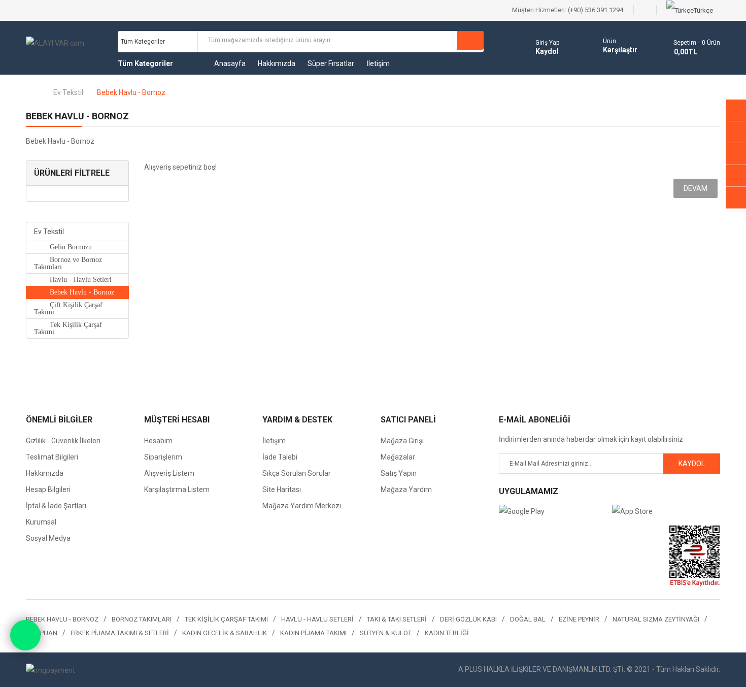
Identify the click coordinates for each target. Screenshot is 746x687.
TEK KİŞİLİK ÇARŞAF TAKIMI (226, 619)
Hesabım (158, 441)
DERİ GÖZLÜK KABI (468, 619)
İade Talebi (279, 457)
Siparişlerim (163, 457)
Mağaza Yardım (406, 489)
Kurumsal (41, 522)
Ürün (609, 41)
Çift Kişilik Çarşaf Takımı (68, 308)
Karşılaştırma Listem (177, 489)
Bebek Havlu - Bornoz (131, 92)
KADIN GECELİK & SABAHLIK (224, 633)
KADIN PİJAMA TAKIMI (313, 633)
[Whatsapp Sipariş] (25, 635)
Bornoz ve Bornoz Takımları (68, 263)
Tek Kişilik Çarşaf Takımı (68, 328)
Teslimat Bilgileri (52, 457)
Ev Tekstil (68, 92)
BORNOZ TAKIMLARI (142, 619)
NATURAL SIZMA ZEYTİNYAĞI (656, 619)
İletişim (274, 441)
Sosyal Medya (48, 538)
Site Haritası (281, 489)
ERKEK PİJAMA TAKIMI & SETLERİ (120, 633)
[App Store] (666, 511)
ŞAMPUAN (41, 633)
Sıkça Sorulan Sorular (296, 473)
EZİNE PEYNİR (579, 619)
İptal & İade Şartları (56, 506)
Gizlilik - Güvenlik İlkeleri (63, 441)
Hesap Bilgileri (48, 489)
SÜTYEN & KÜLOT (386, 633)
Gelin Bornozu (66, 247)
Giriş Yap (547, 42)
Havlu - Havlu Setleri (76, 279)
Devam (695, 188)
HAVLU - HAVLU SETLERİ (317, 619)
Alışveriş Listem (169, 473)
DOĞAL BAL (528, 619)
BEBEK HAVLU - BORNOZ (62, 619)
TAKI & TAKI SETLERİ (397, 619)
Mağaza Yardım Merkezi (301, 506)
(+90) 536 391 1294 (595, 10)
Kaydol (547, 51)
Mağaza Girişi (402, 441)
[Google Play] (552, 511)
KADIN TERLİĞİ (447, 633)
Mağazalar (398, 457)
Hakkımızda (44, 473)
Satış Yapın (399, 473)
